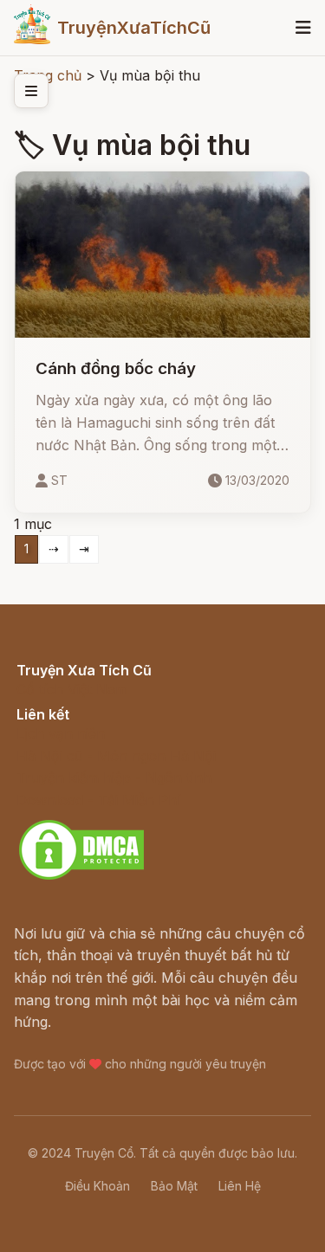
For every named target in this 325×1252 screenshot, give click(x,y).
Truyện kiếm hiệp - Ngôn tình (113, 777)
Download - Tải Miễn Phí (98, 800)
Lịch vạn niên (60, 733)
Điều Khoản (97, 1185)
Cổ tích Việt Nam (71, 689)
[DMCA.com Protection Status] (81, 877)
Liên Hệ (239, 1185)
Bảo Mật (174, 1185)
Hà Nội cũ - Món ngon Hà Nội (116, 756)
